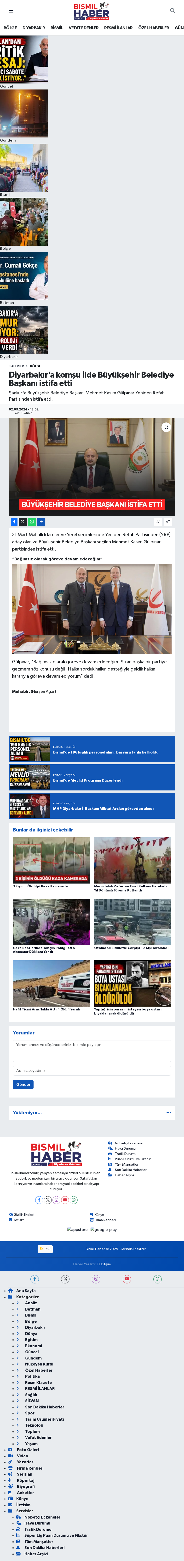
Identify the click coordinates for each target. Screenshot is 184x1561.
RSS (47, 1249)
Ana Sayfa (26, 1291)
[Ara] (172, 11)
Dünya (30, 1334)
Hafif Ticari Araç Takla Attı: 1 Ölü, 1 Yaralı (46, 1009)
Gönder (23, 1085)
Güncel (31, 1352)
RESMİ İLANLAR (118, 28)
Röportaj (25, 1480)
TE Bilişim (104, 1264)
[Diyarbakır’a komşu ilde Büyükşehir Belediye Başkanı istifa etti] (92, 467)
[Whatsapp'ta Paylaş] (32, 522)
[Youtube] (65, 1200)
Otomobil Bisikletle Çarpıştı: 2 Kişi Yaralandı (131, 948)
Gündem (33, 1358)
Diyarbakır (34, 1327)
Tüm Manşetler (126, 1164)
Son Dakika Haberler (44, 1407)
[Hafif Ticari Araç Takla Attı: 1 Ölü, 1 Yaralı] (51, 983)
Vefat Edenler (38, 1438)
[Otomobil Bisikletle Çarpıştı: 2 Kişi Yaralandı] (132, 922)
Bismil (30, 1315)
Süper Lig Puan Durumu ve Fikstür (56, 1535)
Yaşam (31, 1444)
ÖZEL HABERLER (153, 28)
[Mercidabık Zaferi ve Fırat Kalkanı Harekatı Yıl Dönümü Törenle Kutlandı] (132, 860)
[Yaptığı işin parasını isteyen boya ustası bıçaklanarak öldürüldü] (132, 983)
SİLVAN (31, 1401)
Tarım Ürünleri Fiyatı (44, 1419)
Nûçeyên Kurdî (38, 1364)
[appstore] (78, 1230)
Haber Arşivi (124, 1175)
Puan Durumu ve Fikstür (133, 1159)
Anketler (25, 1493)
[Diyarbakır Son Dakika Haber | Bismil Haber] (91, 11)
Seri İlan (24, 1474)
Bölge (35, 366)
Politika (32, 1376)
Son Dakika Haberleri (131, 1170)
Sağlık (30, 1395)
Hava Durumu (125, 1148)
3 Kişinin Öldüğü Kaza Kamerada (40, 886)
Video (22, 1456)
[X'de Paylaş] (23, 522)
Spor (29, 1413)
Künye (99, 1215)
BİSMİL (57, 28)
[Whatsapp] (74, 1200)
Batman (32, 1309)
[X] (48, 1200)
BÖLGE (10, 28)
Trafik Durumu (125, 1154)
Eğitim (31, 1340)
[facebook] (34, 1279)
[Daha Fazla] (41, 522)
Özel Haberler (38, 1370)
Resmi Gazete (38, 1383)
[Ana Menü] (11, 11)
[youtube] (127, 1279)
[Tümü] (169, 1113)
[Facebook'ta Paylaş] (14, 522)
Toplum (32, 1432)
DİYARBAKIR (34, 28)
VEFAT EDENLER (83, 28)
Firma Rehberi (105, 1220)
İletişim (19, 1220)
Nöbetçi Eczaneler (129, 1143)
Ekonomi (33, 1346)
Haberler (16, 366)
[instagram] (96, 1279)
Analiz (30, 1303)
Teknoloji (33, 1425)
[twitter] (65, 1279)
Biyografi (25, 1486)
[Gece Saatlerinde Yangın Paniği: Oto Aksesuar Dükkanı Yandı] (51, 922)
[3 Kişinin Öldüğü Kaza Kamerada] (51, 860)
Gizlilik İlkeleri (24, 1215)
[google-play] (104, 1230)
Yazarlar (24, 1462)
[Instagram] (56, 1200)
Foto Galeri (27, 1450)
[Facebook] (39, 1200)
